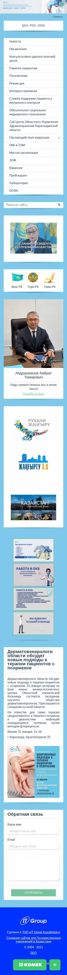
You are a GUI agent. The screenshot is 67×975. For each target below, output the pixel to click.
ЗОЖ (12, 160)
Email (11, 839)
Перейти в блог (33, 393)
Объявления (18, 49)
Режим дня (16, 83)
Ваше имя (14, 824)
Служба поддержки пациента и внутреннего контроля (30, 100)
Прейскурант (18, 175)
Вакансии (16, 167)
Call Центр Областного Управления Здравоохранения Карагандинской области (33, 126)
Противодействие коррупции (29, 137)
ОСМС (13, 190)
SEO (33, 952)
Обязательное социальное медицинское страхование (27, 112)
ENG (41, 25)
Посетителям (18, 75)
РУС (33, 25)
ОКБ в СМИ (17, 145)
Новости (15, 41)
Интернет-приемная (23, 91)
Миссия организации (23, 152)
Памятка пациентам (23, 68)
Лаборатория (18, 183)
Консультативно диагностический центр (32, 58)
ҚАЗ (25, 25)
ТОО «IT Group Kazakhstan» (41, 932)
